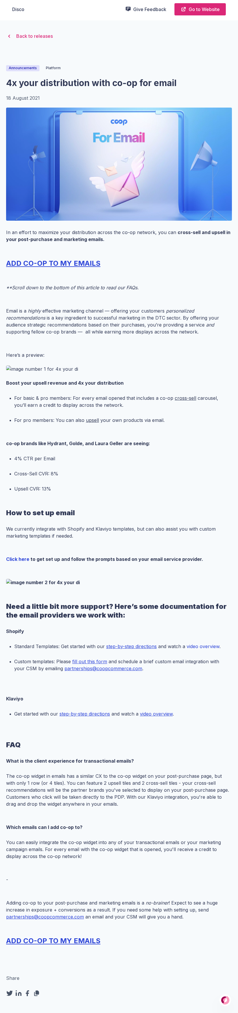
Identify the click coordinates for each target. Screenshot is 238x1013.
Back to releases (34, 36)
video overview (203, 646)
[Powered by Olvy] (225, 1000)
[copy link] (37, 993)
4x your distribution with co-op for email (91, 83)
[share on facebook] (28, 993)
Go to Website (204, 9)
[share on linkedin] (19, 993)
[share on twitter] (10, 993)
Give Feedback (149, 9)
